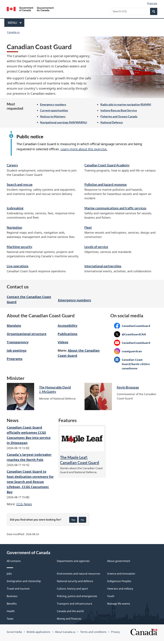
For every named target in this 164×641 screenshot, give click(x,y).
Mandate (14, 325)
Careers (12, 165)
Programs (14, 359)
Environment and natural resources (78, 573)
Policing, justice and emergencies (77, 596)
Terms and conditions (93, 632)
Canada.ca (13, 32)
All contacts (14, 561)
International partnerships (102, 266)
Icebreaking (15, 208)
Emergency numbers (53, 104)
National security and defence (75, 581)
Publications (67, 334)
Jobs (9, 573)
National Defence (111, 122)
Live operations (18, 266)
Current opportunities (54, 110)
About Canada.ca (65, 632)
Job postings (16, 350)
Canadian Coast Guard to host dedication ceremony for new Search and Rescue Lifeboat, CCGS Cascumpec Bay (30, 481)
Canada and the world (70, 611)
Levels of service (96, 247)
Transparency (18, 342)
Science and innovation (121, 573)
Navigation (14, 227)
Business (12, 596)
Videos (63, 342)
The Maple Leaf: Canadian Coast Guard (79, 460)
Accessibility (67, 325)
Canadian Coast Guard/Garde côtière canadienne (132, 364)
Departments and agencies (73, 561)
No (82, 519)
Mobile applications (38, 632)
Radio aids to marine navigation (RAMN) (125, 104)
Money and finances (69, 618)
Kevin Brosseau (128, 387)
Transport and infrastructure (74, 603)
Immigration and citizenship (24, 581)
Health (11, 611)
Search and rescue (20, 184)
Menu (13, 22)
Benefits (12, 603)
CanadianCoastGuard (132, 326)
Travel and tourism (18, 588)
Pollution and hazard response (105, 184)
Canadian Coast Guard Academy (107, 165)
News (24, 504)
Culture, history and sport (72, 588)
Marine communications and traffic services (115, 208)
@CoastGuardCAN (130, 334)
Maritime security (19, 247)
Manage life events (118, 603)
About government (118, 561)
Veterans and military (120, 588)
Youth (110, 596)
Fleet (88, 227)
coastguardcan (128, 351)
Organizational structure (26, 334)
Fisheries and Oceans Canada (118, 116)
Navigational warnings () (63, 122)
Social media (14, 632)
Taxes (10, 618)
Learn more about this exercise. (84, 149)
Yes (73, 519)
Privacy (115, 632)
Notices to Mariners (53, 116)
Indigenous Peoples (119, 581)
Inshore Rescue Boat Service (118, 110)
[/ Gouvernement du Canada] (30, 9)
